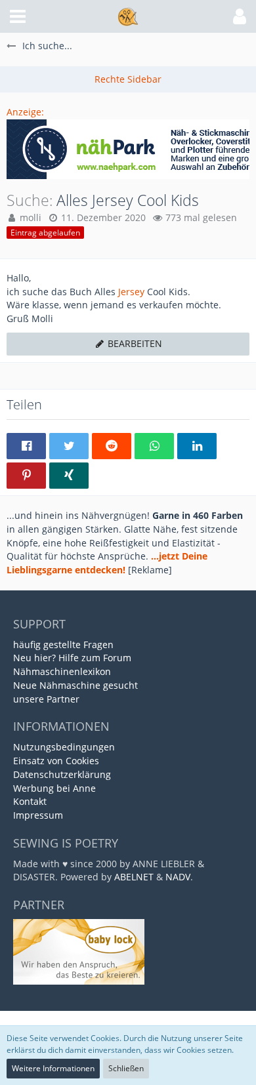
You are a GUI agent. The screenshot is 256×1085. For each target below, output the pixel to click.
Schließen (126, 1068)
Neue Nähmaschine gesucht (75, 685)
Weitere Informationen (53, 1068)
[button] (18, 16)
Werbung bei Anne (54, 788)
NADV (177, 876)
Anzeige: (25, 112)
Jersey (131, 291)
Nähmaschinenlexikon (62, 671)
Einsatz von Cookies (56, 760)
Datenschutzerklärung (62, 774)
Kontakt (30, 801)
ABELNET (134, 876)
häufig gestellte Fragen (63, 644)
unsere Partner (46, 699)
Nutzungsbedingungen (64, 747)
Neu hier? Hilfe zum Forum (72, 657)
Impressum (38, 815)
